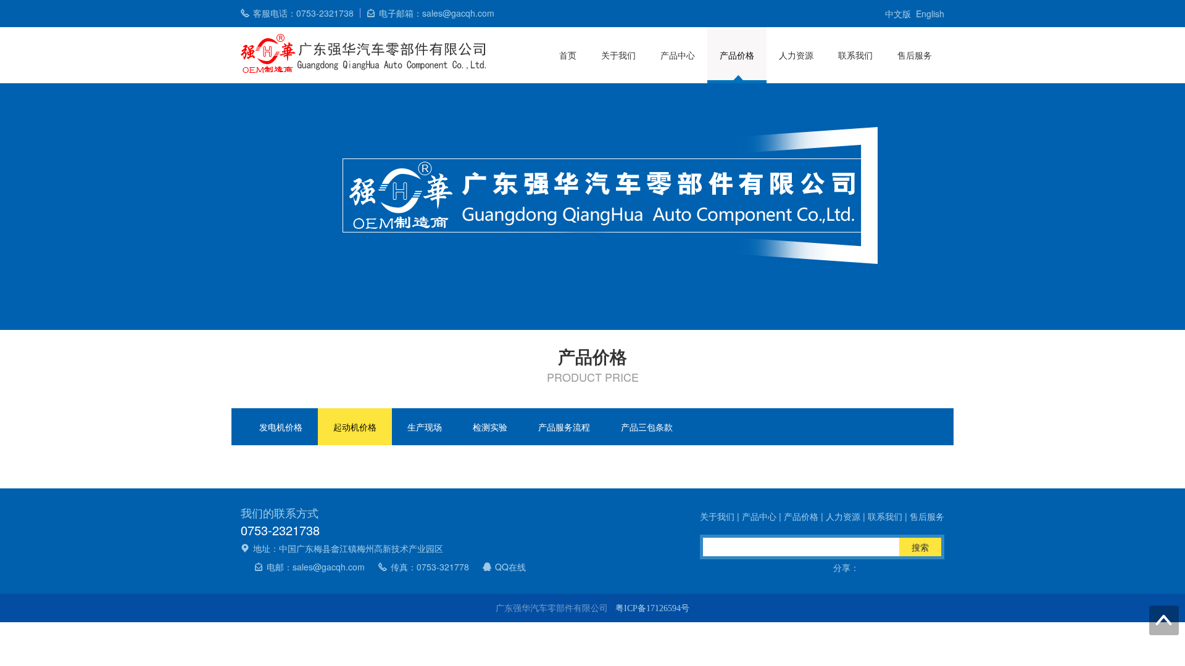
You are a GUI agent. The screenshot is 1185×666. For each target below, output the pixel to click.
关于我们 (618, 55)
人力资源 (796, 55)
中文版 (898, 13)
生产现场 (424, 427)
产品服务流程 (564, 427)
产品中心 (677, 55)
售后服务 (914, 55)
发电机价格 (280, 427)
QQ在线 (510, 567)
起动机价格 (354, 427)
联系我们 (855, 55)
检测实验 (490, 427)
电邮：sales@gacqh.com (316, 567)
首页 (567, 55)
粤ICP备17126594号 (652, 608)
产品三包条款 (647, 427)
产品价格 (737, 55)
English (930, 13)
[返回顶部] (1164, 620)
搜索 (920, 547)
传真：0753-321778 (430, 567)
